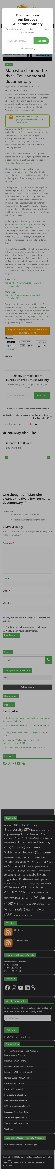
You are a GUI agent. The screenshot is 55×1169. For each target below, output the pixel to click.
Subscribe (41, 40)
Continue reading (27, 48)
